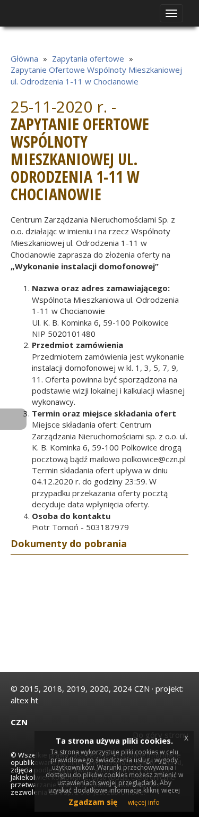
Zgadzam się (92, 802)
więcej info (144, 802)
